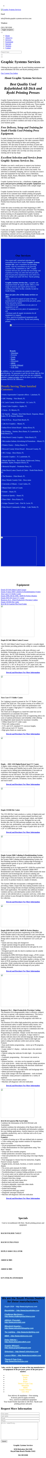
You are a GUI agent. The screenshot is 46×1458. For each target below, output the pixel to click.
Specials (8, 44)
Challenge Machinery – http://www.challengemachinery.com (20, 1315)
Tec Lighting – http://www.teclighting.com (22, 1332)
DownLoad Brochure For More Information (23, 784)
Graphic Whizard (17, 365)
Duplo (13, 357)
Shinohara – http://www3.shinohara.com (21, 1352)
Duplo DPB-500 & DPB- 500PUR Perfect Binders (19, 596)
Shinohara (14, 353)
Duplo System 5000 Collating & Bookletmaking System (21, 592)
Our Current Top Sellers (9, 73)
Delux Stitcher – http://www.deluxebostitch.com (17, 1341)
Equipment (9, 42)
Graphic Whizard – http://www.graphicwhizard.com (18, 1347)
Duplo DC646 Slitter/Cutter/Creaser (13, 590)
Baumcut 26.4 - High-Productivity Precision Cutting (19, 600)
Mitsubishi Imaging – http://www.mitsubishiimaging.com (19, 1327)
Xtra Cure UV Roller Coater (11, 594)
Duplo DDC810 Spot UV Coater (12, 598)
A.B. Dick (14, 367)
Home (7, 36)
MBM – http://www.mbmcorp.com (18, 1336)
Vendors (8, 46)
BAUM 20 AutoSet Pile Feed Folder (14, 604)
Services (8, 40)
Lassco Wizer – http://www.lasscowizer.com (23, 1355)
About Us (8, 38)
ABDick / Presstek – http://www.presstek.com (15, 1321)
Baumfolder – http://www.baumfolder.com (22, 1310)
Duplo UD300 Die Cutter (10, 602)
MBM (13, 363)
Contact (8, 48)
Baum (13, 359)
